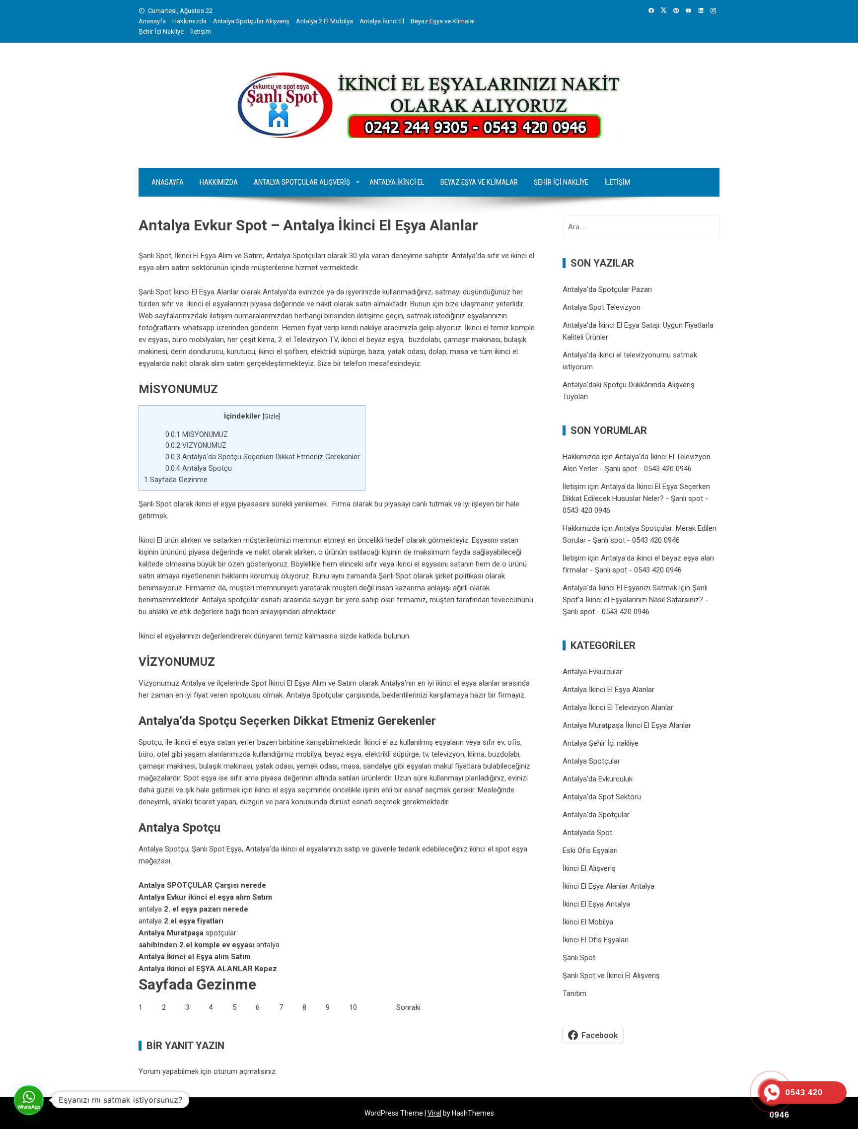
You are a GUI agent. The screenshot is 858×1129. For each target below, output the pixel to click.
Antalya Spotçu (198, 468)
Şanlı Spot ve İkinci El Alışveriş (611, 975)
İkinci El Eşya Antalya (596, 904)
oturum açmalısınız (245, 1071)
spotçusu (245, 695)
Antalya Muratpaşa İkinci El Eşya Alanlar (627, 725)
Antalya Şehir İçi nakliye (601, 743)
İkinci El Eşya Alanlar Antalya (608, 886)
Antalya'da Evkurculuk (598, 779)
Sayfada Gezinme (176, 480)
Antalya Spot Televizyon (602, 307)
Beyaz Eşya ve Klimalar (443, 21)
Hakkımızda (189, 21)
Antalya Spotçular (591, 761)
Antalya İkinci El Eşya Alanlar (608, 689)
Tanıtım (574, 993)
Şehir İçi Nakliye (161, 31)
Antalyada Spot (587, 832)
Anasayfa (152, 21)
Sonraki (408, 1007)
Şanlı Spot (394, 575)
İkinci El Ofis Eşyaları (596, 939)
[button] (29, 1100)
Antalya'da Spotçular (596, 814)
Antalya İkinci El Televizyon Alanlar (618, 707)
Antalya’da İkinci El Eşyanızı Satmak (620, 587)
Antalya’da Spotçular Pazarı (607, 289)
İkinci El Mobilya (588, 921)
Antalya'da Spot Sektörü (602, 796)
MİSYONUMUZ (196, 434)
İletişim (200, 31)
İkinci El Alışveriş (589, 868)
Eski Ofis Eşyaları (590, 850)
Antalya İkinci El (381, 21)
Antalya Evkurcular (592, 671)
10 (353, 1007)
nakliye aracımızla (388, 327)
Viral (434, 1113)
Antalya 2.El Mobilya (324, 21)
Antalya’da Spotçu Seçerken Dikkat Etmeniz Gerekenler (262, 457)
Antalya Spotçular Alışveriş (251, 21)
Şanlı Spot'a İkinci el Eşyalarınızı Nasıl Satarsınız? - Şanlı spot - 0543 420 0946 (635, 599)
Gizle (271, 416)
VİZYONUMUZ (195, 445)
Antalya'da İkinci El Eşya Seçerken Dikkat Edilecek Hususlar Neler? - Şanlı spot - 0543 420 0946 (636, 498)
